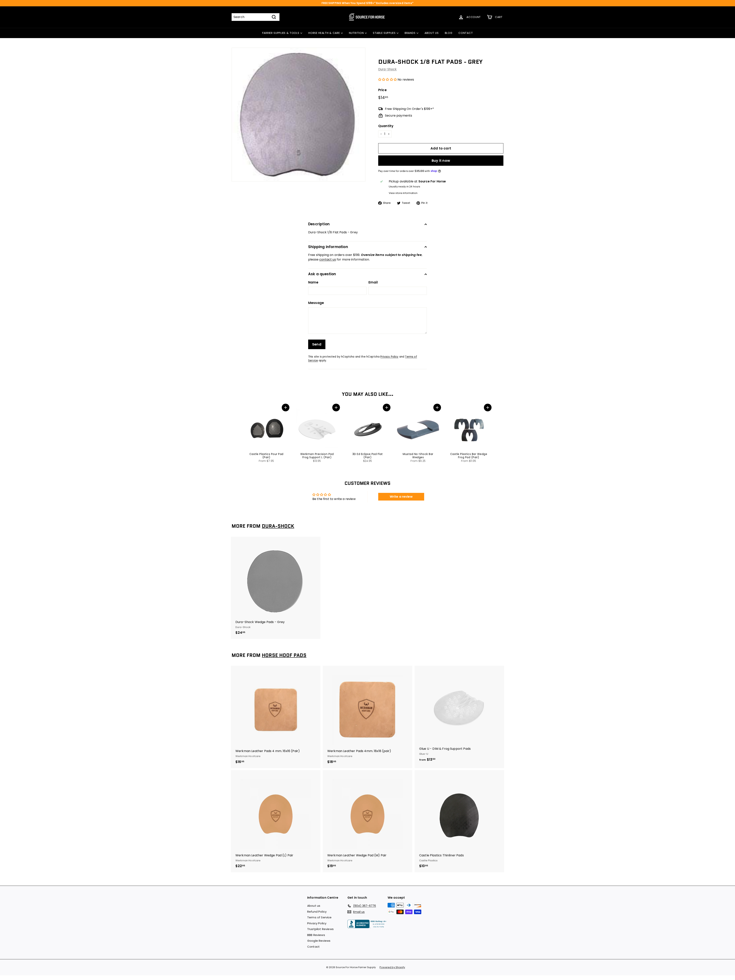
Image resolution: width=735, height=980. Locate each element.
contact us (327, 259)
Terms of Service (319, 917)
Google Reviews (318, 941)
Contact (313, 947)
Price (382, 90)
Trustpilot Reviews (320, 929)
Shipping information (328, 246)
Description (319, 224)
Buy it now (441, 160)
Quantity (385, 126)
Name (313, 282)
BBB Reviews (316, 935)
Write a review (401, 496)
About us (313, 906)
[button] (387, 79)
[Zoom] (298, 114)
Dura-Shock (387, 69)
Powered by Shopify (392, 967)
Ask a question (322, 274)
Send (316, 344)
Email (373, 282)
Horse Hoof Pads (284, 655)
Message (316, 303)
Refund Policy (317, 912)
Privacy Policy (389, 357)
